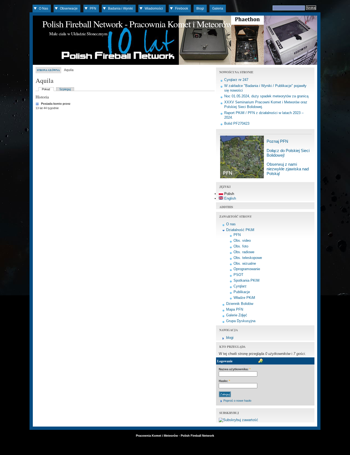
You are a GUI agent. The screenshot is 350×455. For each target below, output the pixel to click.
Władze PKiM (244, 298)
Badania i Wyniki (120, 8)
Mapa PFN (234, 309)
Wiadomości (154, 8)
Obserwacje (69, 8)
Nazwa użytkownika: (234, 369)
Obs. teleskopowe (248, 258)
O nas (231, 224)
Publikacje (242, 292)
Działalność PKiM (240, 230)
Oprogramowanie (247, 269)
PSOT (238, 275)
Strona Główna (48, 70)
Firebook (181, 8)
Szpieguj (65, 89)
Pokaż (46, 89)
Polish (228, 194)
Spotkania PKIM (246, 280)
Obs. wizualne (245, 263)
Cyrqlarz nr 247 (236, 80)
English (229, 198)
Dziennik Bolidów (239, 304)
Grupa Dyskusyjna (240, 321)
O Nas (43, 8)
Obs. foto (241, 246)
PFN (93, 8)
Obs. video (242, 240)
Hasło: (224, 381)
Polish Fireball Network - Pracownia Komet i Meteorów (137, 24)
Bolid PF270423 (236, 123)
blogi (230, 338)
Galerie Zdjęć (236, 315)
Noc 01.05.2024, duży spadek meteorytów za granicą (266, 96)
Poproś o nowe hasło (237, 400)
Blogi (200, 8)
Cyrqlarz (240, 286)
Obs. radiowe (244, 252)
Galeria (217, 8)
